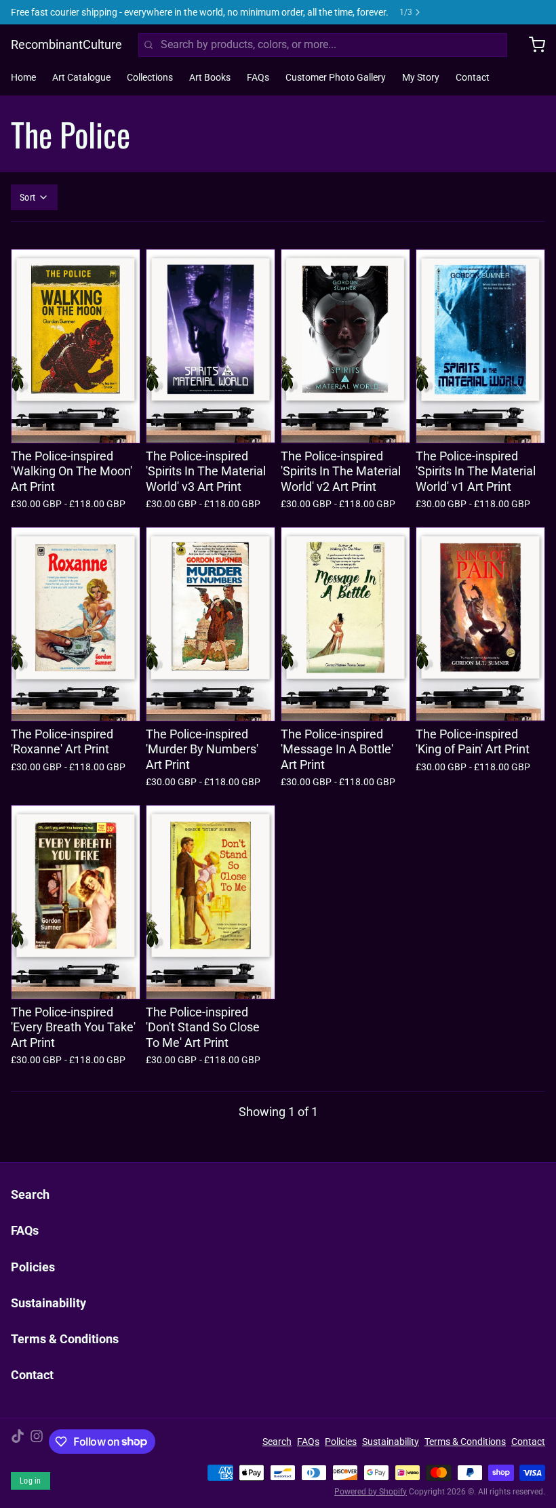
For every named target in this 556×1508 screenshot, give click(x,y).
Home (23, 77)
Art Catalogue (81, 77)
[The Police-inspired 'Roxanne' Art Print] (75, 624)
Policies (33, 1267)
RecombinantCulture (66, 44)
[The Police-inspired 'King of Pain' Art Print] (480, 624)
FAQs (258, 77)
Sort (27, 197)
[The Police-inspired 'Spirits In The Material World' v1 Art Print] (480, 346)
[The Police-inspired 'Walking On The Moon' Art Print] (75, 346)
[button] (76, 424)
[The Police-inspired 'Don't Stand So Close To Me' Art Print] (210, 902)
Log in (30, 1481)
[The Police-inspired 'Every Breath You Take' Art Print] (75, 902)
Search (30, 1194)
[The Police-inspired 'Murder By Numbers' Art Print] (210, 624)
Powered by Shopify (370, 1491)
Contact (473, 77)
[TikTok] (17, 1441)
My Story (420, 77)
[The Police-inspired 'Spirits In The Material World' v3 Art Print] (210, 346)
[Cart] (531, 45)
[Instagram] (36, 1441)
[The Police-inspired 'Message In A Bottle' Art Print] (345, 624)
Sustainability (48, 1303)
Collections (150, 77)
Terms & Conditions (65, 1339)
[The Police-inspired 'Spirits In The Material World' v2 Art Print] (345, 346)
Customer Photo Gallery (335, 77)
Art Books (210, 77)
